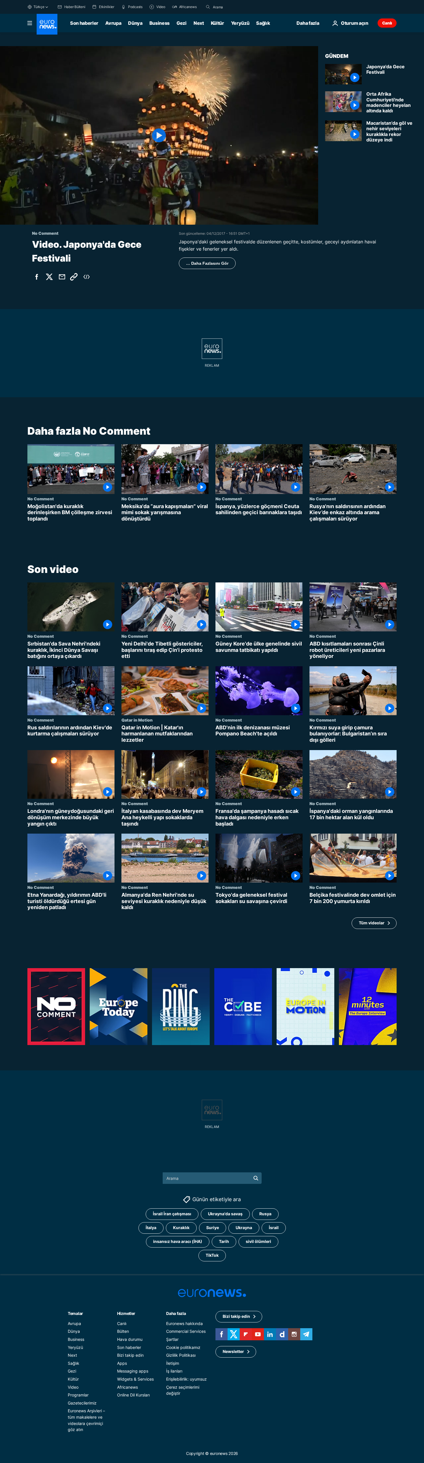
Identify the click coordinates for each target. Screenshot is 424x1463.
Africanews (127, 1387)
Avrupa (113, 23)
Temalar (75, 1313)
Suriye (212, 1227)
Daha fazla (176, 1313)
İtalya (151, 1227)
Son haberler (84, 23)
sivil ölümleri (258, 1241)
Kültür (217, 23)
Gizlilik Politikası (181, 1355)
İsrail (274, 1227)
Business (159, 23)
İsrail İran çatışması (172, 1213)
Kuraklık (181, 1227)
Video (73, 1387)
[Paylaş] (62, 276)
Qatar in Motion (137, 720)
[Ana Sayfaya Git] (47, 24)
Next (199, 23)
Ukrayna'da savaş (225, 1213)
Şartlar (172, 1339)
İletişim (172, 1363)
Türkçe (38, 7)
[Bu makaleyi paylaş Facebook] (36, 276)
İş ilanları (174, 1371)
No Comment (40, 498)
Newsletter (233, 1351)
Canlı (387, 22)
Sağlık (263, 23)
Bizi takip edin (130, 1355)
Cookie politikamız (183, 1347)
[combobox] (237, 7)
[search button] (208, 7)
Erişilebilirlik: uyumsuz (186, 1379)
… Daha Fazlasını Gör (207, 263)
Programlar (78, 1394)
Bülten (123, 1331)
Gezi (182, 23)
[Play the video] (159, 135)
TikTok (212, 1255)
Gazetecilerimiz (82, 1402)
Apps (122, 1363)
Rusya (265, 1213)
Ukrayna (244, 1227)
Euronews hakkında (184, 1323)
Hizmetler (126, 1313)
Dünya (135, 23)
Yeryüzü (240, 23)
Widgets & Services (135, 1379)
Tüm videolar (371, 923)
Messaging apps (132, 1371)
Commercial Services (186, 1331)
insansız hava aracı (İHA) (177, 1241)
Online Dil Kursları (133, 1394)
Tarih (224, 1241)
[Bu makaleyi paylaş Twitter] (49, 276)
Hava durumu (129, 1339)
